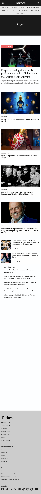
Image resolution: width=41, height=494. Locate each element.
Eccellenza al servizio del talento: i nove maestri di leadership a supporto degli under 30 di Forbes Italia (25, 242)
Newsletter (4, 458)
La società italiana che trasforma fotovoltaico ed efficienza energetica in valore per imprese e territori (19, 290)
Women (21, 7)
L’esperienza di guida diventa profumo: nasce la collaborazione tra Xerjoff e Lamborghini (19, 73)
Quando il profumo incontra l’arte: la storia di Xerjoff (19, 157)
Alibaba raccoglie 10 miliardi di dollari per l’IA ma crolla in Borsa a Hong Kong (19, 296)
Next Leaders (35, 10)
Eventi (3, 437)
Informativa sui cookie (8, 477)
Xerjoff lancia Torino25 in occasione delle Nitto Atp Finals (20, 120)
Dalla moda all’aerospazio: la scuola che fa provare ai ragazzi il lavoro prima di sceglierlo (20, 283)
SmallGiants (5, 10)
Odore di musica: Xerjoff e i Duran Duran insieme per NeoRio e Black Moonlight (17, 193)
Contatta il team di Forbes (10, 479)
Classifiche (5, 7)
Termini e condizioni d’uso (10, 471)
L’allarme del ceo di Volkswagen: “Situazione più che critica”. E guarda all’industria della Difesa (20, 277)
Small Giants (5, 440)
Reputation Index (23, 10)
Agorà (13, 10)
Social (3, 455)
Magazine (4, 461)
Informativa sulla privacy (9, 474)
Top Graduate (20, 13)
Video (3, 450)
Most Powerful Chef (33, 7)
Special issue (5, 431)
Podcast (4, 452)
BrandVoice (5, 434)
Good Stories (7, 46)
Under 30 (14, 7)
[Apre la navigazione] (2, 2)
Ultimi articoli (5, 426)
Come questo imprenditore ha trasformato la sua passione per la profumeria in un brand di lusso (19, 230)
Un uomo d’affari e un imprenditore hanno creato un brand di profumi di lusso (25, 255)
